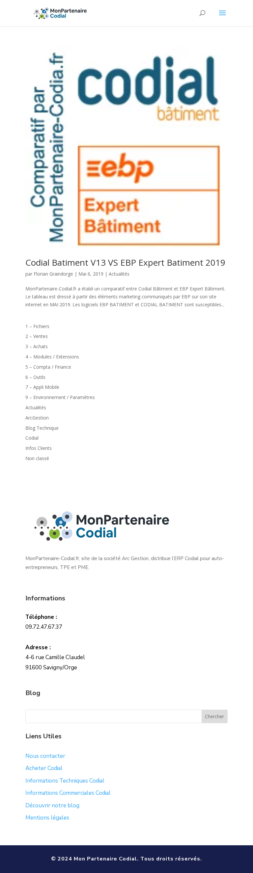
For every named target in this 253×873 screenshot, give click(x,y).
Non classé (37, 458)
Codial (32, 438)
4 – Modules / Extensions (52, 356)
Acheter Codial (44, 768)
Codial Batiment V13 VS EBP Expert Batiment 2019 (125, 262)
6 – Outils (35, 377)
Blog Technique (42, 428)
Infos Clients (38, 448)
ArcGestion (37, 418)
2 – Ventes (36, 336)
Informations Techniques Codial (64, 781)
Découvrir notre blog (52, 805)
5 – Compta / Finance (48, 367)
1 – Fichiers (37, 326)
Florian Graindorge (53, 274)
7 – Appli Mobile (42, 387)
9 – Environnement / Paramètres (60, 397)
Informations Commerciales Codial (68, 793)
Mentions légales (47, 818)
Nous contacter (45, 756)
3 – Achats (36, 346)
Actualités (119, 274)
